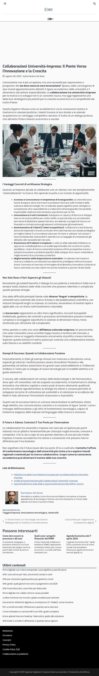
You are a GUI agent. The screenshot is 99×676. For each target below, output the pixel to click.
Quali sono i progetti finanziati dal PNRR (44, 537)
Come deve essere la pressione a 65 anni (13, 537)
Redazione (8, 630)
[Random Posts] (5, 3)
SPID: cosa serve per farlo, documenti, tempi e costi (27, 574)
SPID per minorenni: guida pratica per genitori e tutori (28, 579)
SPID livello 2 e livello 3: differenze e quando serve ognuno (30, 621)
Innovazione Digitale (11, 510)
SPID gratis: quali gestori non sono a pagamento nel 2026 (30, 583)
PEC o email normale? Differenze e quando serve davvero (30, 607)
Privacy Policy (9, 644)
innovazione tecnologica (34, 512)
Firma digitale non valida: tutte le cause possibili (26, 593)
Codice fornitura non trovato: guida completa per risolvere (31, 597)
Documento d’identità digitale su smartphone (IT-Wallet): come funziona (38, 602)
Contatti (7, 640)
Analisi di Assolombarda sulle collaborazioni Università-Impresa (46, 480)
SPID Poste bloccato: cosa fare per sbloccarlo (25, 588)
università (53, 512)
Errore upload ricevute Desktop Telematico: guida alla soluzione (33, 616)
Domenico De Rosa (34, 76)
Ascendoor (63, 672)
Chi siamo (7, 635)
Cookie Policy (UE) (11, 649)
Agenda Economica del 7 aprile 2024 (78, 537)
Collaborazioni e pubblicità (15, 654)
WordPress (84, 672)
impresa (15, 512)
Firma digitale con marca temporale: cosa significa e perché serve (34, 570)
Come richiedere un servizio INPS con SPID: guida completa (31, 611)
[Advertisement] (49, 42)
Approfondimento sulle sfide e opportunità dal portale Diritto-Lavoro (49, 483)
